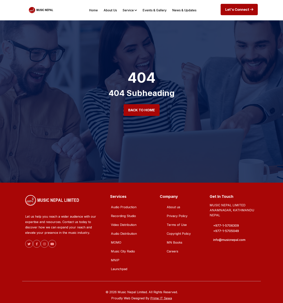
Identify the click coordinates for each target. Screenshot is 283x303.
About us (173, 207)
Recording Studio (123, 216)
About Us (110, 10)
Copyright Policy (179, 234)
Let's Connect (237, 9)
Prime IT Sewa (161, 298)
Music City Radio (123, 251)
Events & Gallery (155, 10)
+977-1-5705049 (226, 231)
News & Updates (184, 10)
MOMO (116, 242)
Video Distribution (123, 225)
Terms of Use (177, 225)
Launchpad (119, 269)
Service (129, 10)
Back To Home (141, 110)
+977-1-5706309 (226, 225)
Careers (172, 251)
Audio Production (123, 207)
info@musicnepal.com (229, 240)
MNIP (115, 260)
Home (93, 10)
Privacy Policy (177, 216)
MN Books (174, 242)
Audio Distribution (124, 234)
